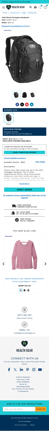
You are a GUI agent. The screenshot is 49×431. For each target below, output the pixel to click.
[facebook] (17, 104)
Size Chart (40, 162)
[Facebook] (9, 369)
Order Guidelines (23, 382)
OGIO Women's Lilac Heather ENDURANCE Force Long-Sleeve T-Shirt (24, 280)
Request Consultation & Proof (15, 26)
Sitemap (32, 425)
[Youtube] (39, 369)
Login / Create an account (25, 152)
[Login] (35, 7)
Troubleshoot (23, 391)
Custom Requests (23, 377)
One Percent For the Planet (23, 389)
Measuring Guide (23, 386)
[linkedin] (32, 104)
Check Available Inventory (15, 158)
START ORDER (24, 189)
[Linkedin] (21, 369)
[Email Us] (24, 324)
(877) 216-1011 (24, 315)
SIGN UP (41, 409)
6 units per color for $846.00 (18, 133)
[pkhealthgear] (24, 346)
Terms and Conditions (21, 425)
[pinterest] (27, 104)
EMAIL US (25, 330)
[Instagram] (33, 369)
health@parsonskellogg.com (24, 333)
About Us (23, 384)
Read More (24, 184)
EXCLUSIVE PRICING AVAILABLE (17, 141)
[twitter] (22, 104)
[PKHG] (15, 7)
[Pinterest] (27, 369)
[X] (15, 369)
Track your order (23, 379)
